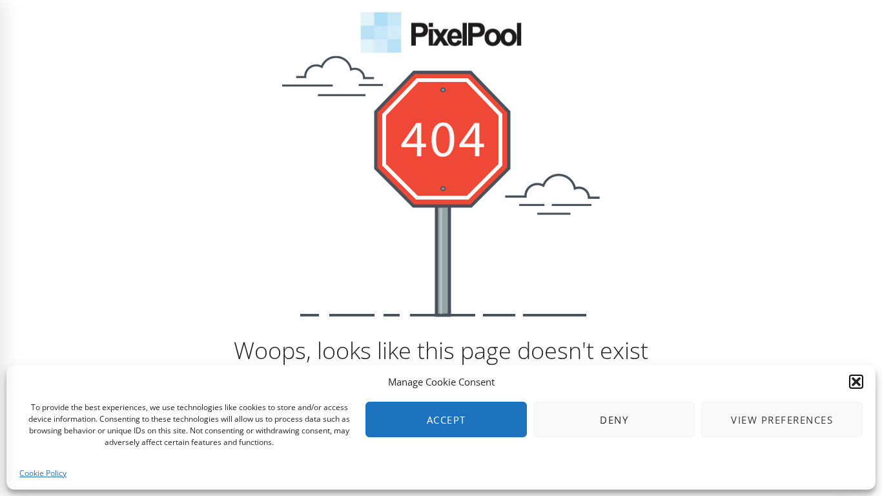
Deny (614, 419)
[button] (856, 381)
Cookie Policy (43, 473)
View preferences (782, 419)
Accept (446, 419)
